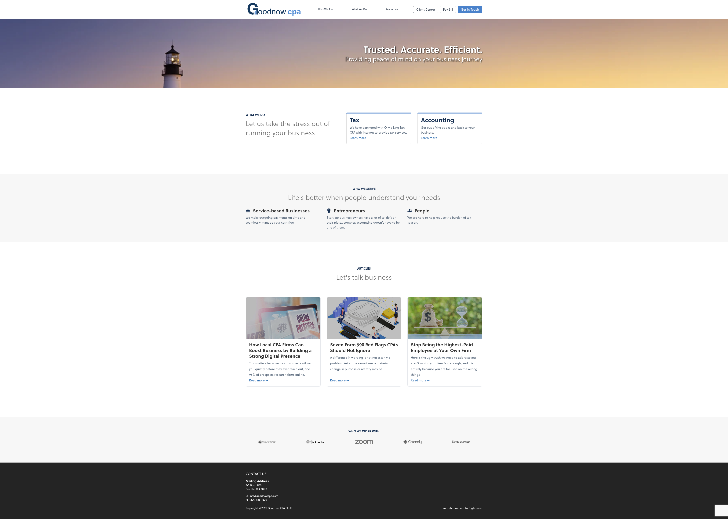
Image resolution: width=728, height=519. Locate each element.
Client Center (425, 9)
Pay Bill (448, 9)
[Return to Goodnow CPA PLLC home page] (274, 9)
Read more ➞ (283, 380)
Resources (391, 9)
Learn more (358, 137)
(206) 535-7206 (258, 500)
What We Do (359, 9)
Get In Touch (470, 9)
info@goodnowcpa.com (263, 496)
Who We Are (325, 9)
